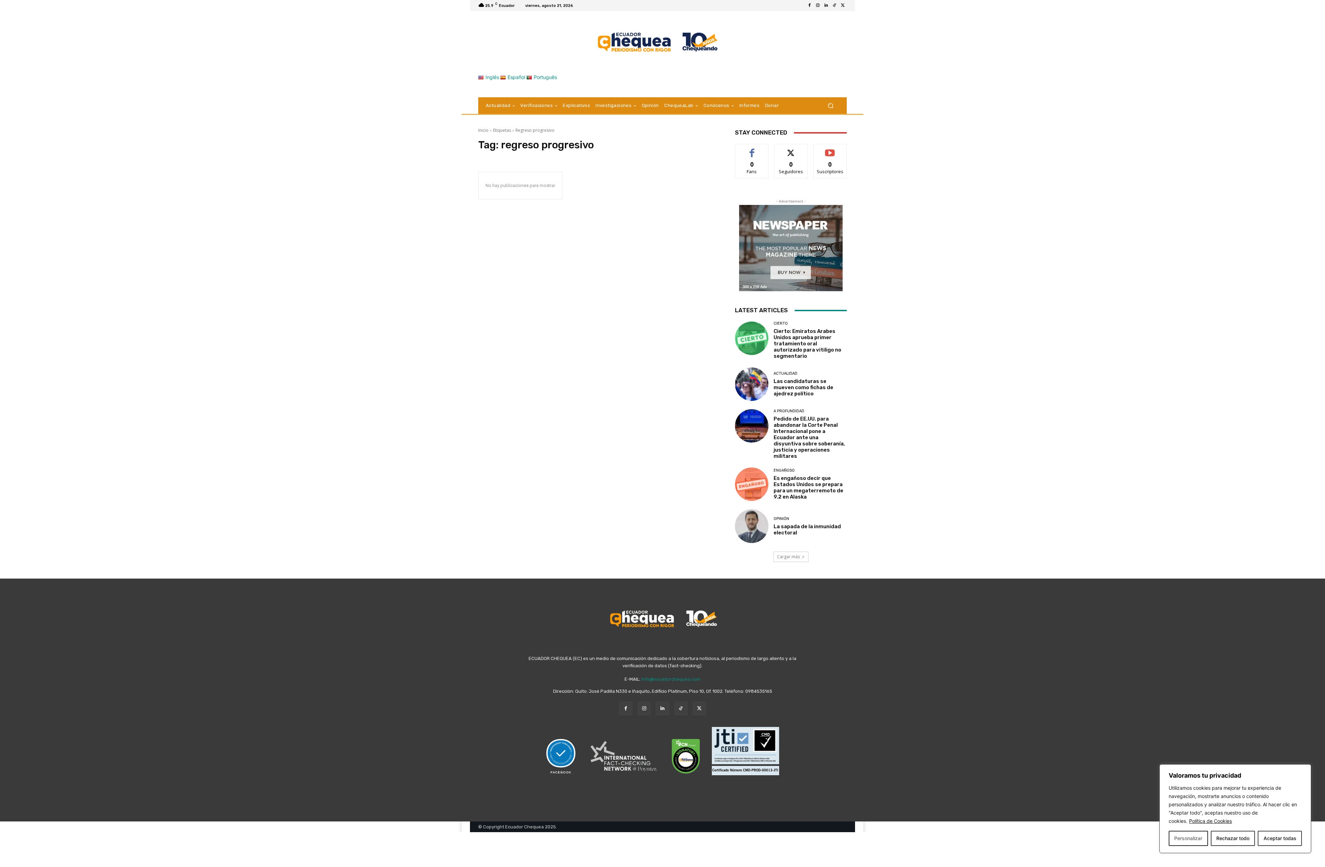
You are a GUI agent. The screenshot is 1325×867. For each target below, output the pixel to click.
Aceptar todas (1280, 838)
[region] (1235, 808)
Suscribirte (830, 149)
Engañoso (784, 470)
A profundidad (789, 411)
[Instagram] (818, 5)
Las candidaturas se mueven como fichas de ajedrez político (803, 387)
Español (516, 77)
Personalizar (1188, 838)
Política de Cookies (1210, 821)
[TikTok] (834, 5)
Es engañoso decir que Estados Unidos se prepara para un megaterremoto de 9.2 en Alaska (808, 487)
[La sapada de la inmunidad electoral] (751, 526)
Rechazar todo (1232, 838)
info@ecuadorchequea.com (670, 679)
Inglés (492, 77)
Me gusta (752, 149)
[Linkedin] (826, 5)
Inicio (483, 130)
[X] (842, 5)
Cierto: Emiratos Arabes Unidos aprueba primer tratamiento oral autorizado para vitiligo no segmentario (807, 343)
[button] (830, 106)
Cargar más (788, 557)
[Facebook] (809, 5)
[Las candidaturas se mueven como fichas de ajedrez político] (751, 384)
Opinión (781, 519)
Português (545, 77)
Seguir (791, 149)
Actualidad (785, 373)
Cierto (781, 323)
